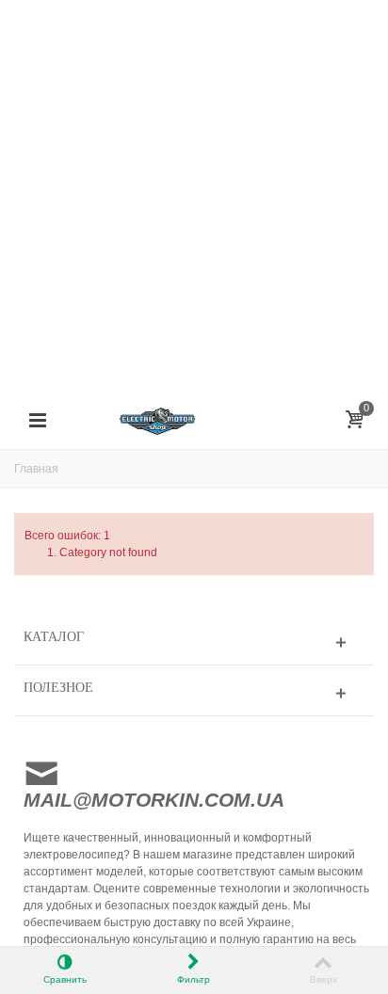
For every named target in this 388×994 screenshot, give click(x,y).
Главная (36, 468)
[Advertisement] (194, 194)
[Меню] (37, 421)
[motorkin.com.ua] (194, 419)
